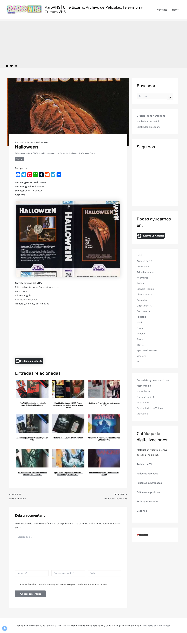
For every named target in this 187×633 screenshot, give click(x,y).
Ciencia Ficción (145, 289)
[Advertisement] (93, 41)
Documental (143, 311)
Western (141, 356)
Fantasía (141, 316)
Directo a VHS (144, 305)
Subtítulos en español (149, 126)
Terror (30, 142)
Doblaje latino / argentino (151, 115)
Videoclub (142, 413)
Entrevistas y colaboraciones (153, 380)
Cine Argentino (145, 294)
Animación (143, 266)
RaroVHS (19, 142)
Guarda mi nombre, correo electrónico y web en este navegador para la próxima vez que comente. (63, 584)
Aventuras (142, 277)
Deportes (142, 510)
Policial (141, 333)
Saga (87, 153)
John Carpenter (62, 153)
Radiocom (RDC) (76, 153)
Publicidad (143, 402)
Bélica (140, 283)
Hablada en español (148, 121)
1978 (36, 153)
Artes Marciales (145, 272)
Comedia (142, 300)
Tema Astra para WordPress (155, 625)
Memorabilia (144, 385)
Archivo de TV (144, 260)
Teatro (140, 344)
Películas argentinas (148, 492)
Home (175, 9)
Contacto (162, 9)
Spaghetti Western (147, 350)
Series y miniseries (147, 501)
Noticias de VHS (146, 396)
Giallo (140, 322)
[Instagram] (16, 65)
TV (138, 361)
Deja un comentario (23, 153)
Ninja (140, 328)
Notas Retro (143, 391)
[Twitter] (11, 65)
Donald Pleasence (46, 153)
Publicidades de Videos (150, 408)
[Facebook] (7, 65)
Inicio (140, 255)
